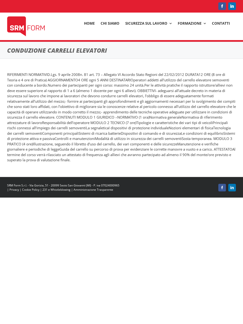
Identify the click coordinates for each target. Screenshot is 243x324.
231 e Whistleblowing (56, 190)
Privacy (14, 190)
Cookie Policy (30, 190)
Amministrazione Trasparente (93, 190)
